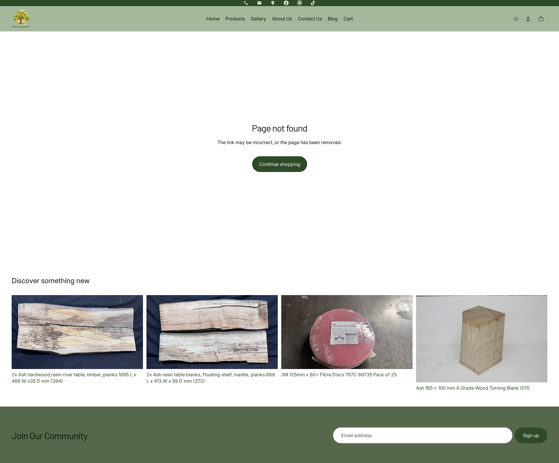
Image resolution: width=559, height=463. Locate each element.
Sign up (531, 435)
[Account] (528, 19)
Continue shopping (279, 164)
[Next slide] (134, 332)
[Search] (516, 19)
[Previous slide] (20, 332)
